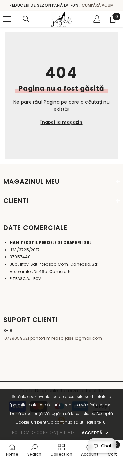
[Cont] (97, 19)
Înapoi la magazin (61, 122)
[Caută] (26, 19)
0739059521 (16, 338)
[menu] (7, 19)
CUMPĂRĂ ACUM (97, 5)
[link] (34, 450)
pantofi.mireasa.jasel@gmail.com (65, 338)
